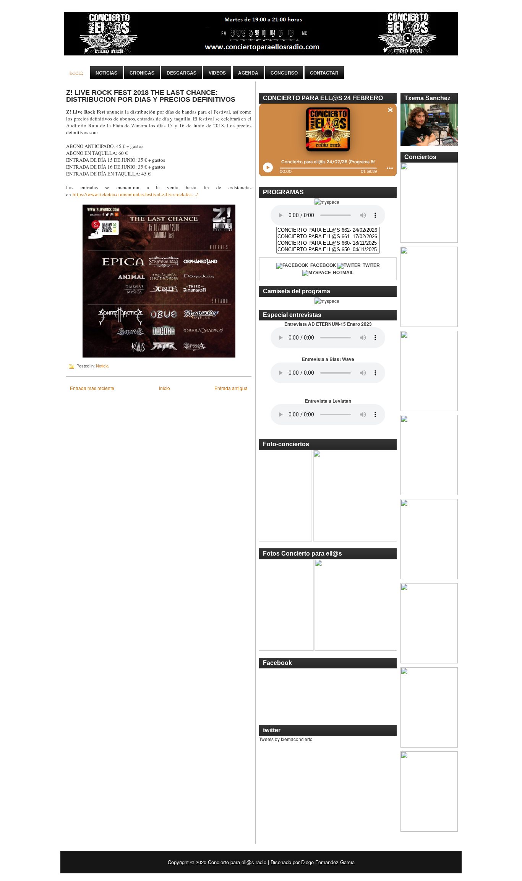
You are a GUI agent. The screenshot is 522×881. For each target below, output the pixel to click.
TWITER (371, 265)
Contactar (324, 72)
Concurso (284, 72)
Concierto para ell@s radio (237, 862)
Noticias (106, 72)
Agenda (248, 72)
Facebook (323, 265)
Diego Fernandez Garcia (328, 862)
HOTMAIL (343, 272)
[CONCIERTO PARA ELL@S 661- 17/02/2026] (328, 237)
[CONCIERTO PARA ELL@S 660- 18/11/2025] (328, 243)
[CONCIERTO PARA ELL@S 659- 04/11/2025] (328, 250)
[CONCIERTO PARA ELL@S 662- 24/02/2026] (328, 230)
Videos (217, 72)
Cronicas (142, 72)
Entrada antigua (231, 388)
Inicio (76, 72)
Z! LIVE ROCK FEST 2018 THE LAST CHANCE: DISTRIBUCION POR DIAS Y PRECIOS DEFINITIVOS (150, 96)
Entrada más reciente (92, 388)
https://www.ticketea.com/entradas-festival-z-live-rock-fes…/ (135, 194)
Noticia (102, 366)
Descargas (181, 72)
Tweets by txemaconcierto (286, 739)
